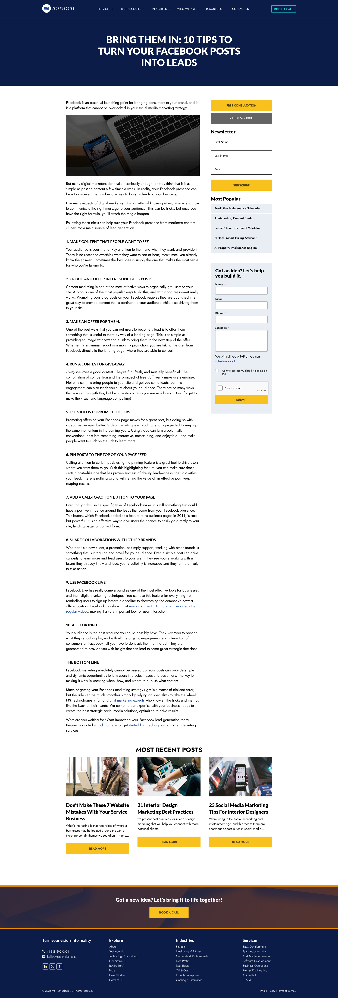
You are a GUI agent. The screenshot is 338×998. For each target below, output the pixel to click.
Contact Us (240, 9)
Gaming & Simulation (189, 980)
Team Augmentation (255, 951)
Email (220, 299)
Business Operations (255, 965)
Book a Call (283, 9)
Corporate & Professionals (192, 956)
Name (220, 284)
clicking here (107, 725)
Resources (214, 9)
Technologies (131, 9)
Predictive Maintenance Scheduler (237, 208)
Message (222, 327)
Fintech (180, 946)
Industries (159, 9)
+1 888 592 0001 (241, 118)
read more (97, 848)
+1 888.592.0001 (58, 951)
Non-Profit (182, 961)
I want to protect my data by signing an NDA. (244, 372)
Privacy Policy (267, 991)
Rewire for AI (117, 965)
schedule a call (225, 361)
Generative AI (117, 961)
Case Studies (117, 975)
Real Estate (182, 965)
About (113, 946)
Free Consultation (241, 105)
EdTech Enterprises (187, 975)
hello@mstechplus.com (61, 957)
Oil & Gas (182, 970)
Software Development (257, 961)
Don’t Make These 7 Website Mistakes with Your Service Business (97, 811)
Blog (112, 970)
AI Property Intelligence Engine (235, 248)
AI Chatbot (249, 975)
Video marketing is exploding (130, 425)
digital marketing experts (125, 700)
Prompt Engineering (255, 970)
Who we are (186, 9)
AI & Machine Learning (257, 956)
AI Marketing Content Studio (234, 218)
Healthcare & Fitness (189, 951)
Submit (241, 400)
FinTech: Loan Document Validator (237, 228)
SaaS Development (254, 946)
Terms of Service (287, 991)
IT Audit (247, 980)
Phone (220, 313)
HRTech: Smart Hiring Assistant (235, 238)
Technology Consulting (123, 956)
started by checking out (147, 725)
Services (104, 9)
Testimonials (116, 951)
